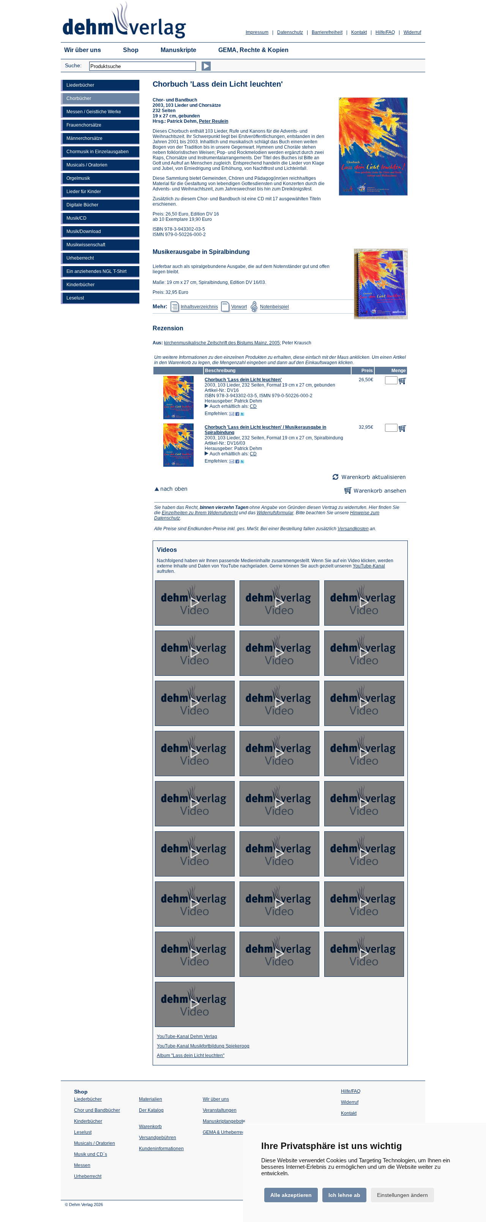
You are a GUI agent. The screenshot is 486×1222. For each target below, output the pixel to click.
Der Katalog (151, 1110)
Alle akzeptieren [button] (291, 1195)
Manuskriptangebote (224, 1121)
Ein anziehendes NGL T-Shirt (96, 271)
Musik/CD (76, 218)
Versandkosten (353, 528)
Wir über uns (82, 50)
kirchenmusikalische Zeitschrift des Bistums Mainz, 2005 (222, 343)
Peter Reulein (213, 121)
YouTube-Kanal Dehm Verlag (187, 1036)
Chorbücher (78, 98)
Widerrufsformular (275, 512)
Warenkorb (150, 1126)
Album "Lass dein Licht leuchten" (190, 1055)
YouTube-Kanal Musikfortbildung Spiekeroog (203, 1046)
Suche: (73, 65)
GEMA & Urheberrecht (225, 1132)
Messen (82, 1165)
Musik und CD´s (90, 1154)
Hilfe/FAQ (385, 32)
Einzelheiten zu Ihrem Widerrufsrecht (200, 512)
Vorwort (239, 307)
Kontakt (359, 32)
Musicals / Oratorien (86, 165)
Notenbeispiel (274, 307)
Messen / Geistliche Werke (93, 111)
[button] (178, 417)
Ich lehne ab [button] (344, 1195)
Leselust (75, 298)
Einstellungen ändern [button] (402, 1195)
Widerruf (412, 32)
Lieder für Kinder (83, 191)
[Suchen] (206, 66)
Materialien (150, 1099)
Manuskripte (178, 50)
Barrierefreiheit (327, 32)
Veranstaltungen (220, 1110)
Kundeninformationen (161, 1148)
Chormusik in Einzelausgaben (97, 151)
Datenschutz (290, 32)
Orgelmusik (78, 178)
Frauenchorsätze (83, 125)
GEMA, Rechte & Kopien (253, 50)
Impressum (257, 32)
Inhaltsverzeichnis (199, 307)
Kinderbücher (80, 284)
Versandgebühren (157, 1137)
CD (253, 406)
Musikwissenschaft (85, 244)
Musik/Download (83, 231)
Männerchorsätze (84, 138)
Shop (131, 50)
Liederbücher (80, 85)
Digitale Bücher (82, 205)
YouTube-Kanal (369, 566)
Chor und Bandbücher (97, 1110)
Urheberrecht (80, 258)
